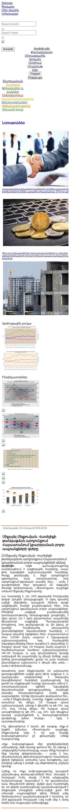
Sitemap (7, 3)
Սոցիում (35, 62)
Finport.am (35, 77)
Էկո (35, 69)
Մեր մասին (10, 10)
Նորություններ (13, 122)
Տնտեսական (13, 81)
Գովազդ (7, 6)
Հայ (9, 18)
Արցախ (35, 59)
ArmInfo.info (42, 48)
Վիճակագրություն (15, 105)
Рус (16, 18)
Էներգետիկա (12, 95)
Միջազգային (35, 55)
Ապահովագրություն (17, 98)
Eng (24, 18)
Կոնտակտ (9, 13)
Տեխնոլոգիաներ (14, 102)
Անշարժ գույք (12, 109)
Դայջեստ (13, 84)
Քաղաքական (41, 52)
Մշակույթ (35, 66)
